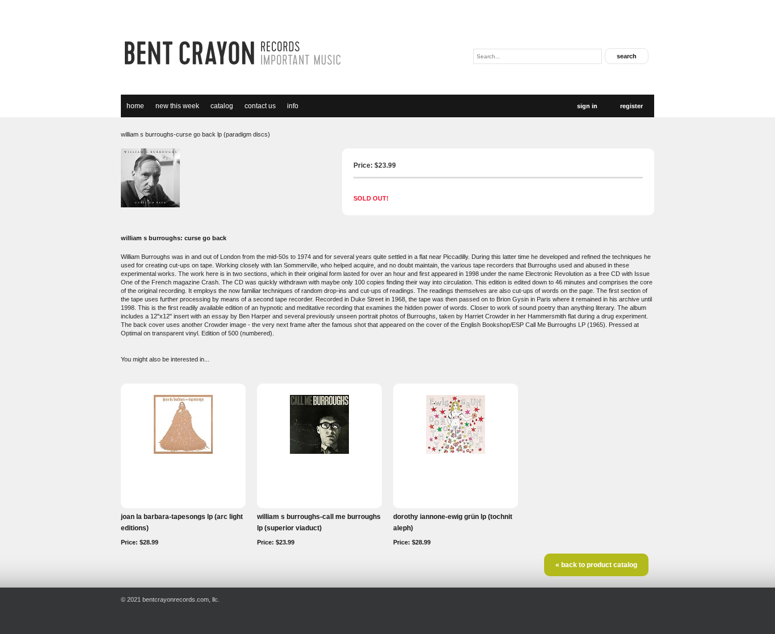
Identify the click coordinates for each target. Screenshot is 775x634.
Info (292, 106)
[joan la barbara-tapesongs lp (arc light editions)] (183, 451)
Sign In (587, 106)
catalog (221, 106)
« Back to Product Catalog (596, 565)
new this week (177, 106)
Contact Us (260, 106)
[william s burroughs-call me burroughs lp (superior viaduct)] (319, 451)
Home (135, 106)
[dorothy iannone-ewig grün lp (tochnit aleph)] (455, 451)
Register (631, 106)
